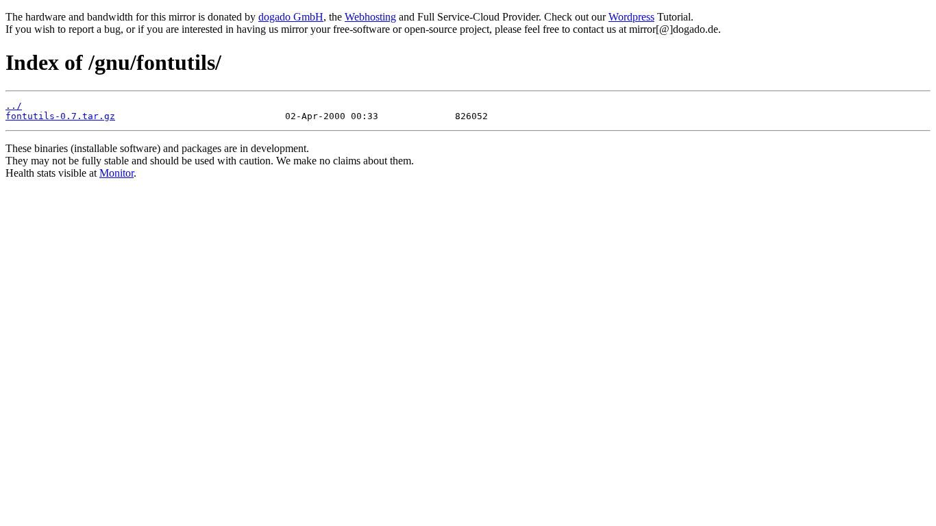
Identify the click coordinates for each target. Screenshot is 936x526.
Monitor (116, 173)
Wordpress (631, 17)
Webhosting (370, 17)
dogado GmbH (290, 17)
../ (13, 106)
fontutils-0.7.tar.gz (60, 116)
